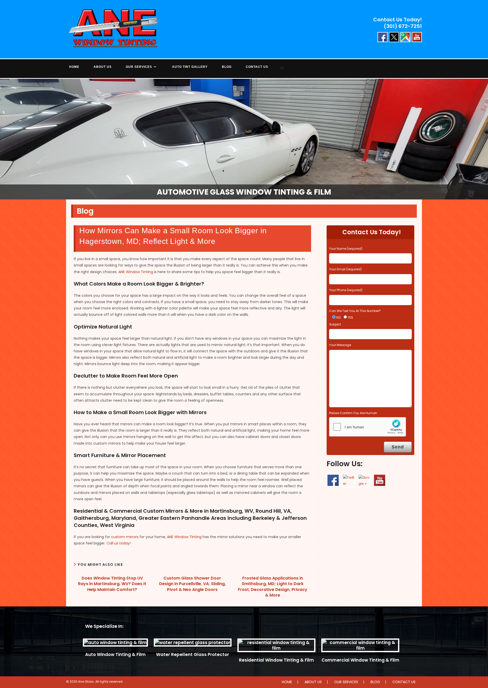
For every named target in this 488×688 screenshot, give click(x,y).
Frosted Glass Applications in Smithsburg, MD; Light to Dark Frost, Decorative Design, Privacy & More (272, 586)
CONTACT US (404, 681)
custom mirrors (125, 536)
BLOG (375, 681)
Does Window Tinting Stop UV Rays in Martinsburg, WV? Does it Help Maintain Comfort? (112, 583)
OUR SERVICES (346, 681)
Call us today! (118, 543)
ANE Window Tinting (135, 271)
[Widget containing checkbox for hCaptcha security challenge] (367, 426)
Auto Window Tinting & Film (115, 654)
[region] (244, 139)
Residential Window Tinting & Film (276, 660)
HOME (287, 681)
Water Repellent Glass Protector (192, 654)
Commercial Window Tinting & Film (360, 660)
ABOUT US (313, 681)
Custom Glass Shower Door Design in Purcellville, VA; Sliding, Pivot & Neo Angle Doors (192, 583)
